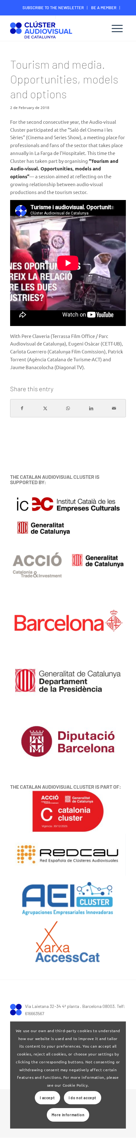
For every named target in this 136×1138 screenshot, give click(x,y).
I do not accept (82, 1097)
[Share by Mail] (114, 408)
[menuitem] (53, 7)
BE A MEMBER (103, 7)
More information (68, 1114)
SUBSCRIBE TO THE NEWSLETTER (53, 7)
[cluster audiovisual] (17, 1009)
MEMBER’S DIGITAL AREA (81, 17)
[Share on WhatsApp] (68, 408)
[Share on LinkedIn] (91, 408)
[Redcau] (68, 854)
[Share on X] (45, 408)
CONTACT (43, 17)
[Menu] (117, 28)
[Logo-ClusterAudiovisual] (56, 29)
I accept (47, 1097)
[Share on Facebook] (22, 408)
